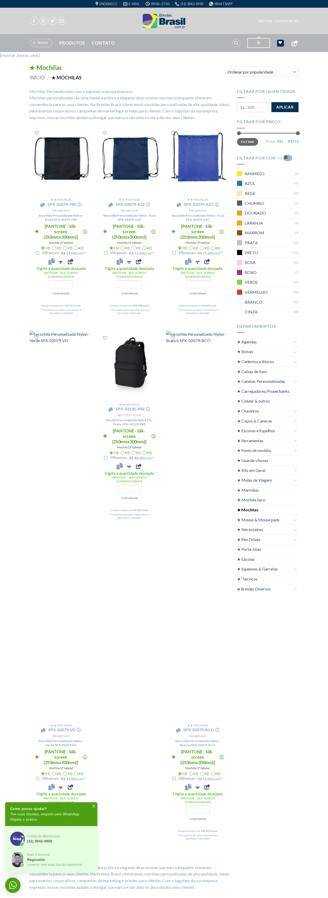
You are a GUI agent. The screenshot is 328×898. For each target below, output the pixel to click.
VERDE (251, 282)
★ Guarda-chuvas (252, 460)
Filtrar (247, 141)
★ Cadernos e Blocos (255, 361)
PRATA (251, 242)
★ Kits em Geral (251, 470)
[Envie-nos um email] (62, 21)
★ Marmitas (248, 489)
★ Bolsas (245, 351)
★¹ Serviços (247, 578)
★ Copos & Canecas (254, 420)
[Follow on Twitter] (52, 21)
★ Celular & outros (253, 400)
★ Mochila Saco (251, 499)
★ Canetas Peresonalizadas (261, 381)
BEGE (250, 193)
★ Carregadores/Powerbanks (263, 390)
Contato (103, 43)
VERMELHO (256, 291)
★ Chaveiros (248, 410)
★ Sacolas (246, 558)
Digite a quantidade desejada (61, 272)
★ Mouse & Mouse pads (258, 519)
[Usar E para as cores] (287, 158)
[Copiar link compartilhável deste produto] (70, 261)
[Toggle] (295, 342)
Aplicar (284, 107)
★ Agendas (247, 341)
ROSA (250, 262)
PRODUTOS (72, 43)
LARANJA (254, 222)
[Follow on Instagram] (43, 21)
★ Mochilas (248, 509)
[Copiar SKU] (43, 205)
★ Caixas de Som (252, 371)
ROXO (251, 272)
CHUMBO (254, 202)
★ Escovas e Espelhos (256, 430)
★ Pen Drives (248, 539)
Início (37, 77)
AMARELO (254, 173)
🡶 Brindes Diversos (254, 588)
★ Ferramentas (250, 440)
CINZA (251, 311)
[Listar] (36, 133)
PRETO (251, 252)
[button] (278, 21)
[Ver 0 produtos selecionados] (280, 43)
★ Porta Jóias (249, 549)
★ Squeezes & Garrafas (257, 568)
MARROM (254, 232)
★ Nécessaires (250, 529)
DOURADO (255, 212)
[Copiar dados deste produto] (51, 261)
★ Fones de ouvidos (254, 450)
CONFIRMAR (61, 293)
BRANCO (253, 301)
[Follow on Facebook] (34, 21)
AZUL (250, 183)
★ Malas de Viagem (254, 480)
